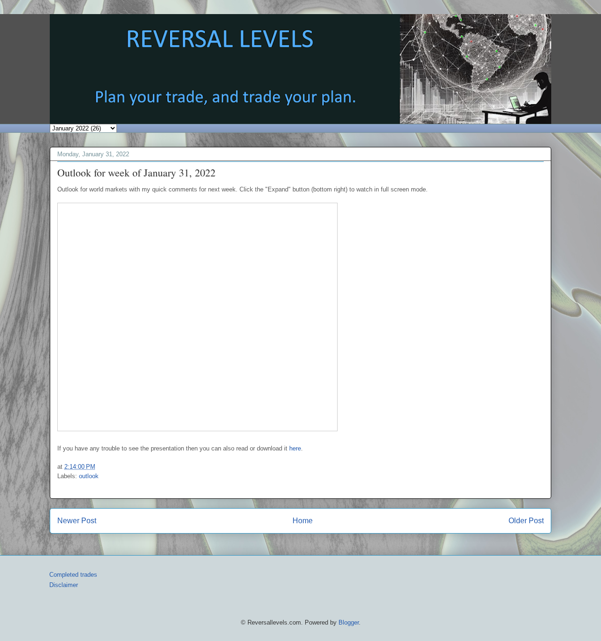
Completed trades (73, 574)
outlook (89, 476)
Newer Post (76, 521)
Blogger (349, 622)
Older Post (526, 521)
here (295, 448)
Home (303, 521)
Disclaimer (63, 584)
